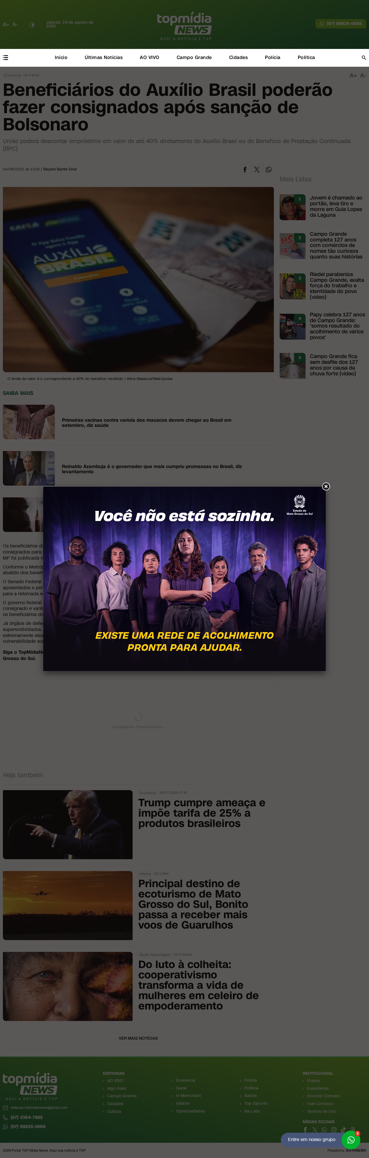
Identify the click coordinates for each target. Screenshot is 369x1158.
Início (61, 57)
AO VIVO (149, 57)
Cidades (238, 57)
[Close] (326, 487)
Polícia (272, 57)
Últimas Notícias (104, 57)
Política (306, 57)
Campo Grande (194, 57)
